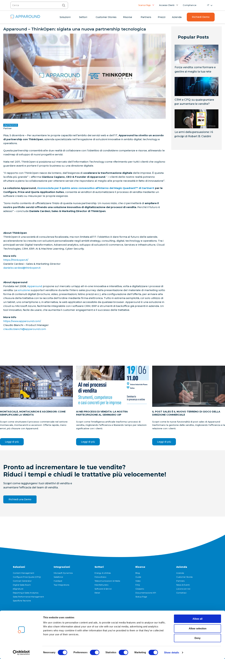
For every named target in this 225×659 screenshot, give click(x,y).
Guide (138, 577)
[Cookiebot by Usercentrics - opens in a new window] (21, 652)
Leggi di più (12, 441)
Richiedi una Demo (20, 499)
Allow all (197, 618)
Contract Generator (22, 581)
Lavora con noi (183, 589)
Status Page (141, 596)
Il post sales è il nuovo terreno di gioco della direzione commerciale (186, 413)
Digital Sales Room (22, 585)
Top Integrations (61, 585)
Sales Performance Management (28, 596)
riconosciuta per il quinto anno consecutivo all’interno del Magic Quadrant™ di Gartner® (95, 188)
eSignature (18, 589)
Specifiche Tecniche (22, 600)
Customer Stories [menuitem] (106, 17)
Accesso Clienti (166, 5)
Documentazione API (145, 592)
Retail (97, 592)
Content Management (23, 573)
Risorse (140, 566)
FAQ (137, 585)
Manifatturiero (101, 585)
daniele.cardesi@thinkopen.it (22, 267)
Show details (171, 652)
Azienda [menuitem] (177, 17)
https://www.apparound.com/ (22, 321)
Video (138, 581)
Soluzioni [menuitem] (65, 17)
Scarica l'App (144, 5)
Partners (180, 581)
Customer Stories (184, 577)
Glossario (139, 589)
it (208, 5)
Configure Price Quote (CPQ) (27, 577)
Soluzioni (19, 566)
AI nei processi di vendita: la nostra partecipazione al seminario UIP (102, 413)
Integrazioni (62, 566)
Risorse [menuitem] (127, 17)
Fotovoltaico (100, 577)
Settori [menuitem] (83, 17)
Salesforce (58, 577)
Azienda (181, 566)
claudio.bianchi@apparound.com (24, 329)
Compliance (190, 5)
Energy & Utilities (103, 573)
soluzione (23, 290)
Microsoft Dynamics (63, 573)
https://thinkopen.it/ (15, 259)
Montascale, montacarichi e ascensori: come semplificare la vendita (33, 413)
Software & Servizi (103, 589)
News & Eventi (183, 585)
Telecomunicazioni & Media (107, 581)
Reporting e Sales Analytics (25, 592)
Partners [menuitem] (146, 17)
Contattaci (181, 592)
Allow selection (197, 628)
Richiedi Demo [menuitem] (201, 16)
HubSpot (58, 581)
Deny (197, 638)
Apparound (34, 286)
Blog (137, 573)
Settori (99, 566)
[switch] (94, 652)
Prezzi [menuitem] (161, 17)
